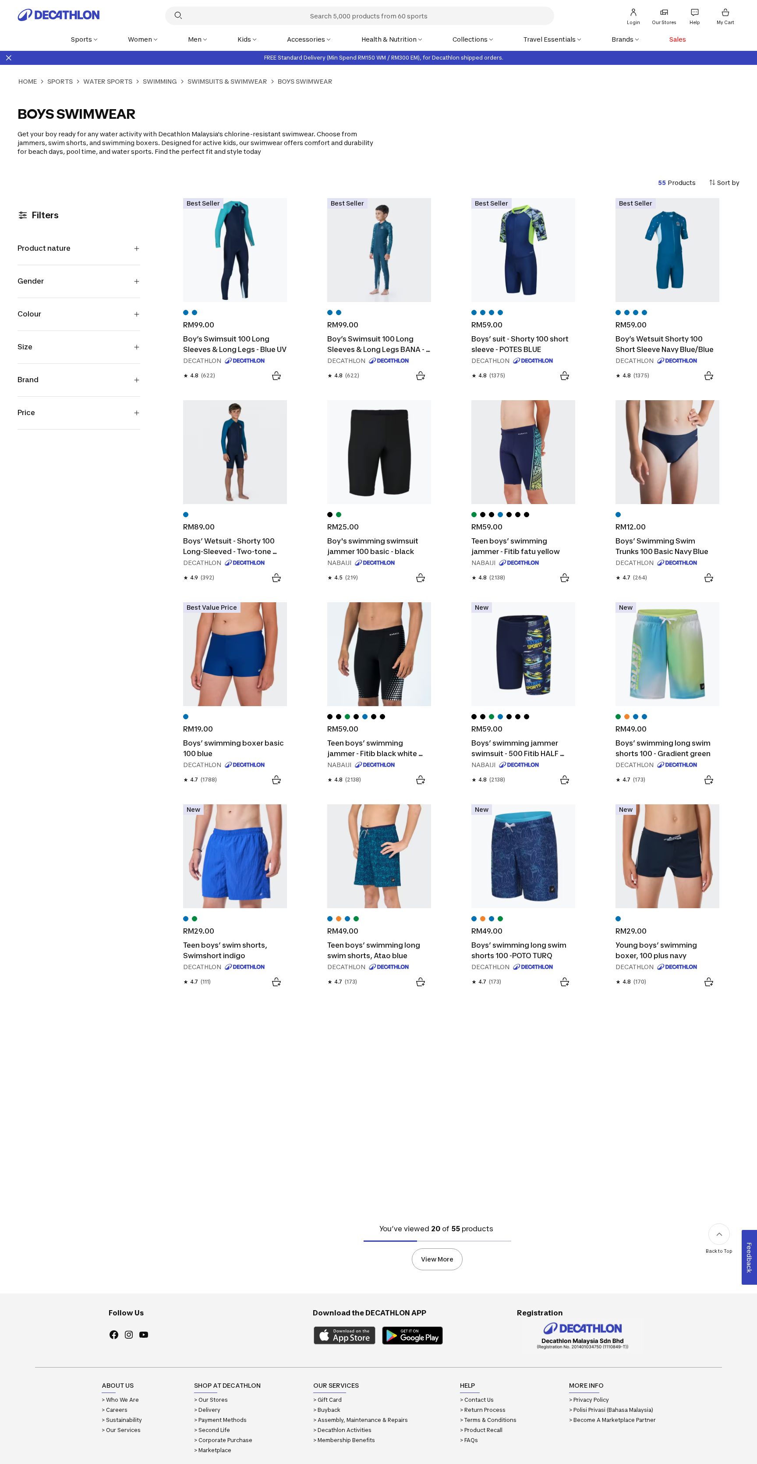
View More (437, 1259)
